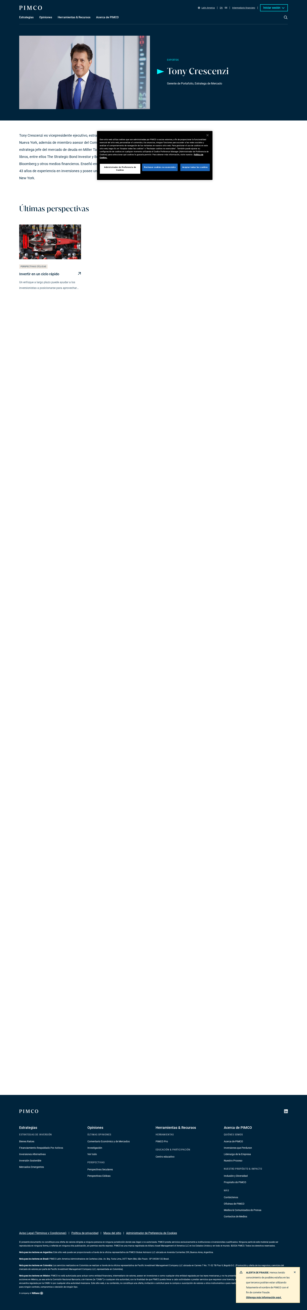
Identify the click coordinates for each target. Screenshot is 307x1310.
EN (221, 8)
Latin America (208, 8)
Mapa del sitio (112, 1233)
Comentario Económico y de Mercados (108, 1141)
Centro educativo (165, 1156)
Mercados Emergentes (31, 1167)
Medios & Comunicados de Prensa (242, 1210)
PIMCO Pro (162, 1141)
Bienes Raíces (26, 1141)
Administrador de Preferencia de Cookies (151, 1233)
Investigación (94, 1147)
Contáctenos (231, 1197)
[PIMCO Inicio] (30, 8)
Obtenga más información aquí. (264, 1297)
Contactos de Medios (235, 1216)
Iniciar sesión (271, 7)
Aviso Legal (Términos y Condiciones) (42, 1233)
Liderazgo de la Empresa (237, 1154)
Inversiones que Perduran (238, 1147)
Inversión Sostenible (30, 1160)
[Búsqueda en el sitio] (286, 20)
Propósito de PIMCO (235, 1182)
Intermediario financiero (243, 8)
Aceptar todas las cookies (195, 167)
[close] (295, 1272)
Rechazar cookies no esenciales (160, 167)
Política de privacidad (84, 1233)
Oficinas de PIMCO (234, 1203)
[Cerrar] (207, 135)
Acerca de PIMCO (233, 1141)
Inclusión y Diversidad (236, 1175)
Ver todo (92, 1154)
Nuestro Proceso (233, 1160)
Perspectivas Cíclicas (99, 1175)
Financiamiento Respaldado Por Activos (41, 1147)
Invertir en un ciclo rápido (39, 274)
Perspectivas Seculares (100, 1169)
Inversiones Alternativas (32, 1154)
